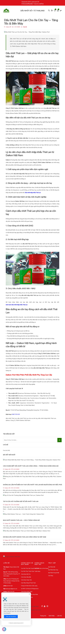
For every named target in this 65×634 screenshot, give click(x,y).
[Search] (49, 10)
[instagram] (47, 606)
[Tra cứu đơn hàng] (52, 10)
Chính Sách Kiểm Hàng (26, 591)
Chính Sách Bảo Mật (26, 577)
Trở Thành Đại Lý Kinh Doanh (42, 568)
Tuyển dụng (37, 571)
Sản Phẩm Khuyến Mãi (53, 572)
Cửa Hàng (50, 575)
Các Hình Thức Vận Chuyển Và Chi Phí (30, 568)
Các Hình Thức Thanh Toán (27, 571)
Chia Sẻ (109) (6, 450)
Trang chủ (43, 615)
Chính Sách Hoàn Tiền (26, 580)
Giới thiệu (52, 615)
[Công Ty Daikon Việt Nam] (9, 11)
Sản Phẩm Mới (51, 567)
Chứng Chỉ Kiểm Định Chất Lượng (29, 585)
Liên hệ (59, 615)
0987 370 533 (16, 414)
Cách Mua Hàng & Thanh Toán (28, 582)
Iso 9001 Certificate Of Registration (30, 588)
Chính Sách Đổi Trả (25, 574)
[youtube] (44, 606)
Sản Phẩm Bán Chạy (53, 569)
